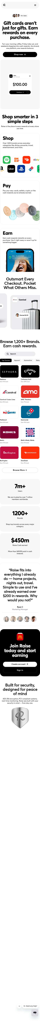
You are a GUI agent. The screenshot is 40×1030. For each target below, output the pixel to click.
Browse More (19, 470)
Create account (19, 664)
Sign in (20, 670)
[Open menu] (35, 5)
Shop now (18, 54)
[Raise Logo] (4, 5)
